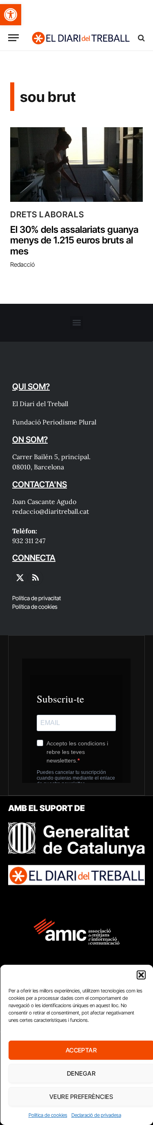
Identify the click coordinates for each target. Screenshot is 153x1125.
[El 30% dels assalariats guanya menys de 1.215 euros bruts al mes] (76, 164)
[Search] (140, 38)
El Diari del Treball (40, 404)
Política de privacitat (36, 598)
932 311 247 (28, 541)
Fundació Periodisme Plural (54, 422)
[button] (10, 14)
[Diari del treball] (80, 37)
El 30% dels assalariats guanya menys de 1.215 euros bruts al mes (74, 240)
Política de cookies (47, 1115)
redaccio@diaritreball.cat (50, 511)
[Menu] (13, 38)
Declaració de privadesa (96, 1115)
